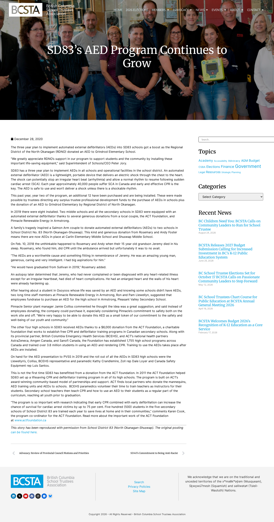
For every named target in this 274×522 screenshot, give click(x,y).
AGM (244, 160)
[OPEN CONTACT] (262, 10)
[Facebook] (31, 496)
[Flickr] (44, 496)
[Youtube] (25, 496)
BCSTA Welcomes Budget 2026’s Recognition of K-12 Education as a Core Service (230, 325)
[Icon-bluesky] (50, 496)
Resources (213, 172)
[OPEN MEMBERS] (168, 10)
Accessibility (220, 160)
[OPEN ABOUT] (242, 10)
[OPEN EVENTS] (225, 10)
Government (248, 166)
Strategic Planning (231, 172)
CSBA (202, 166)
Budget (254, 160)
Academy (206, 160)
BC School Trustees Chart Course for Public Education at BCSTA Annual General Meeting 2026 (228, 301)
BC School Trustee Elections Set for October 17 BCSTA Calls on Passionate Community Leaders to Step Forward (229, 277)
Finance (227, 166)
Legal (202, 172)
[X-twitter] (19, 496)
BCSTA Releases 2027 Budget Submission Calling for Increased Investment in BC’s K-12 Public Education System (225, 251)
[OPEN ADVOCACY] (190, 10)
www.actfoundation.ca (30, 420)
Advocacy (234, 160)
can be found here (24, 432)
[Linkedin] (13, 496)
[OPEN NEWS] (206, 10)
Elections (213, 167)
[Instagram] (38, 496)
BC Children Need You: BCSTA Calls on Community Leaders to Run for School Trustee (230, 225)
